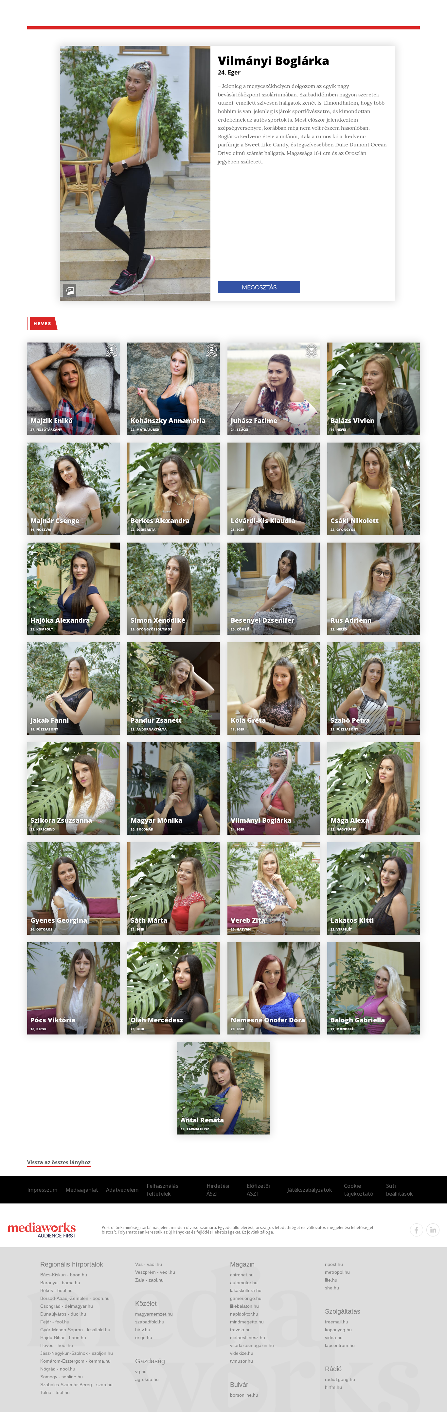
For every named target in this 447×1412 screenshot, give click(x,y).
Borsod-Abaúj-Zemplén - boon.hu (75, 1298)
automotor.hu (244, 1282)
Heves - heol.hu (56, 1345)
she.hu (332, 1287)
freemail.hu (336, 1321)
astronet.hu (242, 1274)
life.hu (331, 1280)
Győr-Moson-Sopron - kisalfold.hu (75, 1329)
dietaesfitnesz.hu (247, 1337)
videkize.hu (241, 1353)
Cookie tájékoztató (358, 1189)
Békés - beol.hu (56, 1290)
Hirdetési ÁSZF (217, 1189)
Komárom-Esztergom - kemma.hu (75, 1361)
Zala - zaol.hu (149, 1280)
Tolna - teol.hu (55, 1392)
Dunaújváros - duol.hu (63, 1314)
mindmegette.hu (247, 1321)
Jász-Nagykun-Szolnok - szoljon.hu (76, 1353)
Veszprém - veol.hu (155, 1272)
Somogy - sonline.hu (61, 1376)
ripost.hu (334, 1264)
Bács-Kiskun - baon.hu (63, 1274)
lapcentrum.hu (340, 1345)
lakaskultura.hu (245, 1290)
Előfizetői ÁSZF (258, 1189)
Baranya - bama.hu (60, 1282)
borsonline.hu (244, 1395)
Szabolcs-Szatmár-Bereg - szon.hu (76, 1384)
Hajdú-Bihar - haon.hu (63, 1337)
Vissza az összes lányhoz (59, 1162)
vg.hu (141, 1371)
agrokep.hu (147, 1379)
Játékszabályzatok (310, 1189)
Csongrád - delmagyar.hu (66, 1306)
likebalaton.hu (244, 1306)
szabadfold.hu (149, 1321)
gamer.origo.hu (245, 1298)
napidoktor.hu (244, 1314)
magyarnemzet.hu (154, 1314)
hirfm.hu (333, 1387)
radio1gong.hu (340, 1379)
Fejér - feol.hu (54, 1321)
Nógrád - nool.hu (57, 1368)
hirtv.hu (142, 1329)
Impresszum (42, 1189)
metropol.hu (337, 1272)
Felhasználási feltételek (163, 1189)
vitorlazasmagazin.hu (252, 1345)
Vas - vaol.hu (148, 1264)
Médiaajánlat (81, 1189)
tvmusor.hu (241, 1361)
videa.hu (334, 1337)
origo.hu (143, 1337)
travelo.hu (240, 1329)
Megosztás (259, 287)
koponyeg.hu (338, 1329)
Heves (42, 323)
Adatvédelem (122, 1189)
